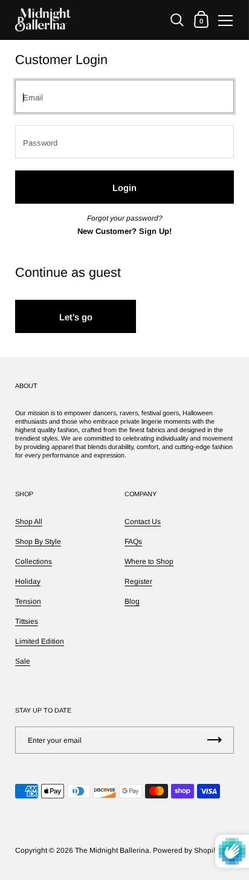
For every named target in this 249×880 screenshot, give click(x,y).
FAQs (133, 541)
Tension (28, 601)
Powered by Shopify (186, 850)
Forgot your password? (125, 218)
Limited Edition (39, 641)
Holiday (27, 581)
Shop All (28, 521)
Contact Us (142, 521)
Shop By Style (38, 541)
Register (138, 581)
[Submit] (214, 740)
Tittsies (26, 621)
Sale (22, 661)
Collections (33, 561)
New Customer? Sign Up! (124, 231)
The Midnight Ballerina (112, 850)
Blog (132, 601)
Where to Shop (148, 561)
